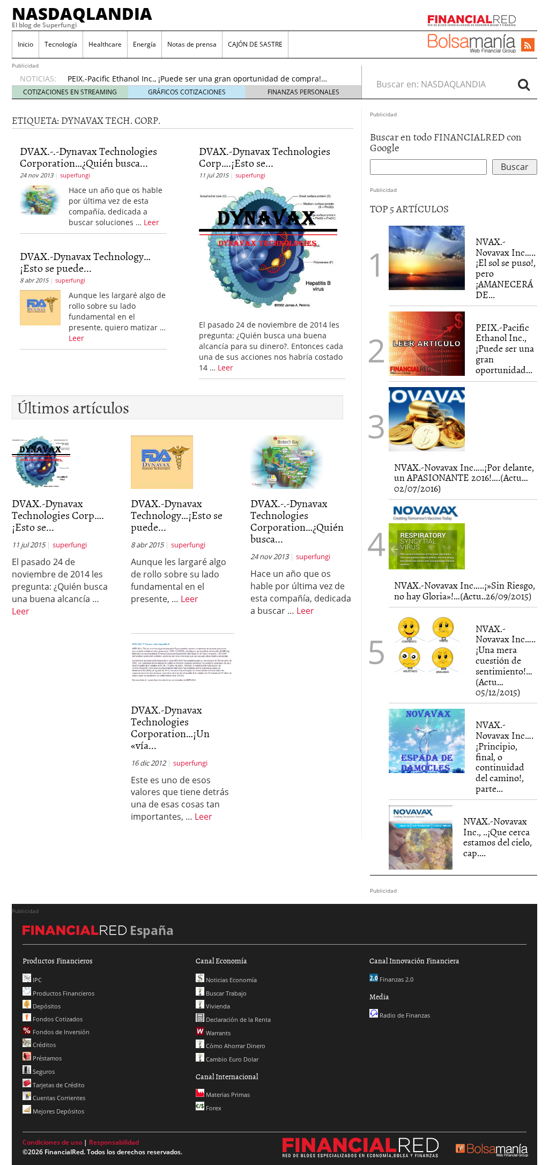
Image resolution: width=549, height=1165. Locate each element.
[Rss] (527, 45)
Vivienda (217, 1006)
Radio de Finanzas (404, 1015)
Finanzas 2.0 (395, 979)
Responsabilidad (114, 1142)
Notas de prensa (192, 44)
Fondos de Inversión (60, 1032)
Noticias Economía (230, 980)
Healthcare (105, 44)
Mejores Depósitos (57, 1111)
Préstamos (46, 1058)
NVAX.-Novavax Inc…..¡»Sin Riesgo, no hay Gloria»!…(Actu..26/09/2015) (464, 590)
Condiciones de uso (52, 1142)
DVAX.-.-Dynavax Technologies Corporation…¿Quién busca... (88, 156)
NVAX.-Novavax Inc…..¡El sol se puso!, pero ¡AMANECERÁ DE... (506, 268)
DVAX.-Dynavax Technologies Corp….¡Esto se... (264, 156)
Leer (151, 222)
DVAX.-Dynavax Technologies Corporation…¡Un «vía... (170, 727)
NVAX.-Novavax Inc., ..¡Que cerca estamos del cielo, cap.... (497, 837)
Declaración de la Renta (237, 1019)
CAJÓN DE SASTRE (255, 44)
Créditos (43, 1045)
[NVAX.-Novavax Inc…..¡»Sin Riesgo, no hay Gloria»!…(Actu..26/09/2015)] (427, 537)
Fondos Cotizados (57, 1019)
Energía (144, 44)
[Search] (524, 84)
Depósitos (46, 1006)
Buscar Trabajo (225, 993)
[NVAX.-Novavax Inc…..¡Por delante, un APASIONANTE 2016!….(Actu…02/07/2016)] (427, 419)
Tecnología (60, 44)
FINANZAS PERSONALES (303, 92)
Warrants (217, 1033)
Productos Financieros (62, 993)
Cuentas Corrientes (58, 1098)
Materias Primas (227, 1094)
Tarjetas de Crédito (58, 1085)
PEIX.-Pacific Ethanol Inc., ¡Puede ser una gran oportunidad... (505, 348)
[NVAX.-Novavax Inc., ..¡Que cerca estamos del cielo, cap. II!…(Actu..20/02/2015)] (420, 837)
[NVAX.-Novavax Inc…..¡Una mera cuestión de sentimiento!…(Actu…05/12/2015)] (427, 645)
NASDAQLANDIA (82, 13)
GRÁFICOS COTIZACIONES (187, 92)
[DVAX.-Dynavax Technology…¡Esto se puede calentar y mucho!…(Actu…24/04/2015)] (40, 307)
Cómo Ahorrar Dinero (234, 1046)
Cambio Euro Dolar (231, 1059)
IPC (36, 980)
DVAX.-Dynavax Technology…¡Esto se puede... (85, 262)
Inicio (25, 44)
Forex (212, 1108)
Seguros (43, 1071)
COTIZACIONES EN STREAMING (70, 92)
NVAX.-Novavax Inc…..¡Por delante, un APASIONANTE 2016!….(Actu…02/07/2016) (464, 478)
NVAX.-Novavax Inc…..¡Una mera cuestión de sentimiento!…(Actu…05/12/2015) (506, 660)
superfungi (75, 175)
